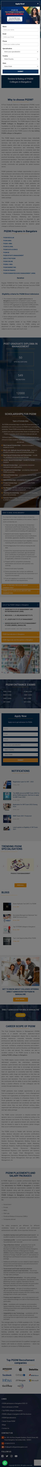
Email (4, 34)
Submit (20, 71)
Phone (5, 41)
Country (5, 56)
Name (4, 26)
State (4, 63)
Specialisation (7, 48)
